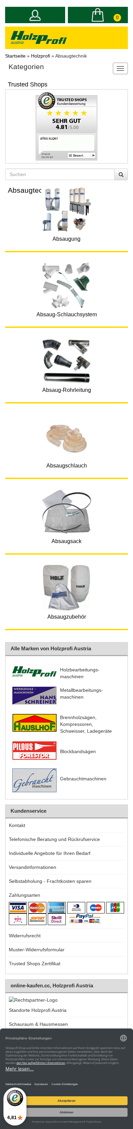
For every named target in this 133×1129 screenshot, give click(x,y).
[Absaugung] (66, 210)
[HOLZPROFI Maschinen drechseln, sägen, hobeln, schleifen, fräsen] (39, 37)
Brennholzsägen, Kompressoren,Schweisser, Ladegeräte (86, 724)
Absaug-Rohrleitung (66, 390)
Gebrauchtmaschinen (83, 778)
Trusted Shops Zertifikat (34, 963)
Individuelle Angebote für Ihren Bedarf (49, 853)
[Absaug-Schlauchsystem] (66, 285)
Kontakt (17, 825)
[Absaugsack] (66, 512)
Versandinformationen (32, 867)
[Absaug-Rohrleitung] (66, 361)
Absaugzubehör (66, 617)
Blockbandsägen (78, 751)
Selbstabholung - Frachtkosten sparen (50, 881)
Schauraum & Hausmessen (38, 1024)
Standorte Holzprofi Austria (37, 1010)
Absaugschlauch (66, 465)
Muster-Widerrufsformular (36, 949)
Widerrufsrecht (25, 935)
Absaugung (66, 239)
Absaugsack (66, 541)
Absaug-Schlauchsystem (66, 314)
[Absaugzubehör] (66, 587)
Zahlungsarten (24, 895)
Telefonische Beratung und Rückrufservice (54, 839)
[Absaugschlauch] (66, 436)
